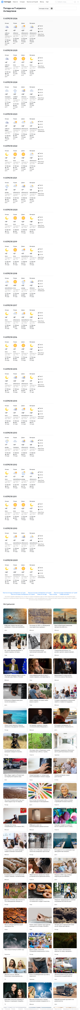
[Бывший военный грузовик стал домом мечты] (65, 994)
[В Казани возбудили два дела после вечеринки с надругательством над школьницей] (15, 695)
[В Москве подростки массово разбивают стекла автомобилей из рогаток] (15, 620)
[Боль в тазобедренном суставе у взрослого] (40, 969)
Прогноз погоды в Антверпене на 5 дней (39, 592)
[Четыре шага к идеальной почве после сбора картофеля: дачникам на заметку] (65, 919)
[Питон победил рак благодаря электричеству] (15, 919)
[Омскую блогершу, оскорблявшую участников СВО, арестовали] (15, 819)
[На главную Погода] (7, 2)
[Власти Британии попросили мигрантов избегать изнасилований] (65, 620)
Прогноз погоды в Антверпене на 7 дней (65, 592)
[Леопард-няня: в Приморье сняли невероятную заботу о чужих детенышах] (40, 745)
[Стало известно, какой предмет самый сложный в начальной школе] (15, 844)
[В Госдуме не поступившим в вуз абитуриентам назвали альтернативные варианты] (65, 844)
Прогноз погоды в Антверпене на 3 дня (14, 592)
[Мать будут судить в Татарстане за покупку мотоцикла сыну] (15, 769)
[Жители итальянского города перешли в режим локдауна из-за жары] (40, 994)
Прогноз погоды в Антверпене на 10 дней (23, 594)
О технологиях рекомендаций (46, 1009)
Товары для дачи (64, 594)
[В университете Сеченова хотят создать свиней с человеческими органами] (15, 869)
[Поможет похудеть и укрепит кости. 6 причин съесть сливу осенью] (65, 819)
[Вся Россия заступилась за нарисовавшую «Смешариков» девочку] (40, 794)
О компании (7, 1009)
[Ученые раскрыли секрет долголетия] (65, 769)
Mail (2, 1009)
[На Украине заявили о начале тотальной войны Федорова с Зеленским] (40, 720)
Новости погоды (42, 594)
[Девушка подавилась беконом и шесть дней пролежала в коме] (65, 745)
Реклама (13, 1009)
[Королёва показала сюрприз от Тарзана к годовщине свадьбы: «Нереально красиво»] (15, 994)
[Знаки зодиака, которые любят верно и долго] (40, 695)
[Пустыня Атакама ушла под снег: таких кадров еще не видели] (15, 794)
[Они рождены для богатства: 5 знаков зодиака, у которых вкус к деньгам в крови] (40, 670)
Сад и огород (53, 594)
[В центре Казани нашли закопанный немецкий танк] (40, 645)
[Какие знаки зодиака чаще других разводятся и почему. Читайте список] (40, 919)
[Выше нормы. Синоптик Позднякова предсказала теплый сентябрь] (40, 944)
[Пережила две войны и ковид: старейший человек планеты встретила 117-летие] (65, 794)
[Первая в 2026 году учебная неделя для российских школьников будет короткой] (65, 869)
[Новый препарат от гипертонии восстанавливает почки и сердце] (40, 769)
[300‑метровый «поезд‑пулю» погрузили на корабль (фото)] (65, 969)
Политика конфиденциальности (31, 1009)
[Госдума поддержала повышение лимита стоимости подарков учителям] (65, 695)
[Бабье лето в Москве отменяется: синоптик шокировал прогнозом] (40, 844)
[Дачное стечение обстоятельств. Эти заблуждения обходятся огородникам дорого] (15, 894)
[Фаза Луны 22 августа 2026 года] (15, 944)
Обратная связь (58, 1009)
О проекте (20, 1009)
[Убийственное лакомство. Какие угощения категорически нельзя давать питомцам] (40, 869)
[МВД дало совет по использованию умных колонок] (40, 819)
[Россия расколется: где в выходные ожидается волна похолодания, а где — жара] (15, 745)
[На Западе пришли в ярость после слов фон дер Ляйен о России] (15, 670)
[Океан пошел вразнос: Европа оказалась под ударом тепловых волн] (15, 720)
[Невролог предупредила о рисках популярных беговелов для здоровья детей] (65, 894)
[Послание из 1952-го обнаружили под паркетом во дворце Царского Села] (40, 620)
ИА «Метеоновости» (74, 1009)
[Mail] (2, 2)
